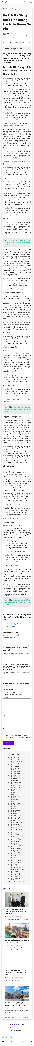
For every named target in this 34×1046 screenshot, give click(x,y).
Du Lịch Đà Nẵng (12, 791)
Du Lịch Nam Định (13, 834)
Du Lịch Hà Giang (12, 803)
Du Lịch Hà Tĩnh (12, 808)
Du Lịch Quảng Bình (13, 845)
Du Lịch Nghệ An (12, 836)
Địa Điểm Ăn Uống (13, 754)
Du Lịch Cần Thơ (12, 780)
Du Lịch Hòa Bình (12, 813)
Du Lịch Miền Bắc (13, 829)
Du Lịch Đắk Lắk (12, 792)
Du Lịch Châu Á (12, 784)
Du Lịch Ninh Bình (13, 838)
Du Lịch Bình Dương (13, 773)
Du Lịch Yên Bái (12, 880)
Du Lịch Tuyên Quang (14, 874)
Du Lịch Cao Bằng (13, 782)
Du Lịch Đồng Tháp (13, 799)
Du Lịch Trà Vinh (12, 871)
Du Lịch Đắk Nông (13, 794)
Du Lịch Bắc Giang (13, 763)
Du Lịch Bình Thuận (13, 777)
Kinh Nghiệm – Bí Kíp (14, 881)
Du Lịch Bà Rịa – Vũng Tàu (15, 761)
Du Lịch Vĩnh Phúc (13, 878)
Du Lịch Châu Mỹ (12, 787)
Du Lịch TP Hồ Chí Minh (14, 869)
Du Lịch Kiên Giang (13, 817)
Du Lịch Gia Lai (12, 801)
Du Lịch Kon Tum (12, 819)
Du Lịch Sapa (11, 854)
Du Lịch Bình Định (13, 771)
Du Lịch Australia (12, 759)
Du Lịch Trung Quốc (13, 873)
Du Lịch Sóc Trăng (13, 855)
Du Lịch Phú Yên (12, 843)
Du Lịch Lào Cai (12, 826)
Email (5, 722)
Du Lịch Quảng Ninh (13, 850)
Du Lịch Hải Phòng (13, 810)
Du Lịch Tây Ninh (12, 859)
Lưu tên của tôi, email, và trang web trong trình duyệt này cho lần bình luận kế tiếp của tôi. (17, 737)
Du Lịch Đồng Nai (13, 798)
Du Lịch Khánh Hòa (13, 815)
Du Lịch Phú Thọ (12, 841)
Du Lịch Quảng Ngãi (13, 848)
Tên (4, 715)
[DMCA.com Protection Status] (17, 1037)
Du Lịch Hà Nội (12, 806)
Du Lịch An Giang (12, 758)
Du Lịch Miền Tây (12, 831)
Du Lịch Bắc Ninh (12, 768)
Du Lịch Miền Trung (13, 833)
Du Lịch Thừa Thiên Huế (14, 866)
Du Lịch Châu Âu (12, 785)
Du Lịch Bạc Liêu (12, 766)
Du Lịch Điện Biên (13, 796)
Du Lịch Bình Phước (13, 775)
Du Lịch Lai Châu (12, 820)
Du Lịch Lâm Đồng (13, 822)
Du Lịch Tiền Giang (13, 867)
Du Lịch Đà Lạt (12, 789)
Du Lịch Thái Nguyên (13, 862)
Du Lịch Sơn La (12, 857)
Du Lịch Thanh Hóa (13, 864)
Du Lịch (10, 756)
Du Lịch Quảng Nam (13, 847)
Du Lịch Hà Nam (12, 805)
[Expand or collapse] (29, 48)
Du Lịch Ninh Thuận (13, 840)
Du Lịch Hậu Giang (13, 812)
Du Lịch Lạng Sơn (13, 824)
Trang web (6, 729)
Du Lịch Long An (12, 827)
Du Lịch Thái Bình (13, 860)
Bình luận (6, 697)
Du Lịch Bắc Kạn (12, 765)
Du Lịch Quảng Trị (13, 852)
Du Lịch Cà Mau (12, 778)
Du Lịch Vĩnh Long (13, 876)
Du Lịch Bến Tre (12, 770)
